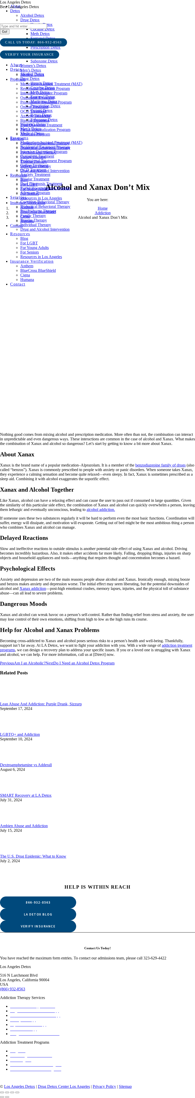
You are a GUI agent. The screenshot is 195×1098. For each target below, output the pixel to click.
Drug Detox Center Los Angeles (64, 1086)
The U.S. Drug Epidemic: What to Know (33, 856)
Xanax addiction (33, 588)
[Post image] (97, 699)
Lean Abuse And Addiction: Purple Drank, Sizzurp (41, 704)
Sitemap (125, 1086)
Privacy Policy (104, 1086)
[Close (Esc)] (2, 1092)
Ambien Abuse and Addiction (24, 826)
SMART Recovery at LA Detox (26, 795)
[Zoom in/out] (17, 1092)
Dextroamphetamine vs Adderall (26, 765)
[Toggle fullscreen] (12, 1092)
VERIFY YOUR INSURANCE (29, 54)
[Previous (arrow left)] (2, 1097)
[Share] (7, 1092)
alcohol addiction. (101, 509)
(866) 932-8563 (12, 989)
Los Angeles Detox (19, 1086)
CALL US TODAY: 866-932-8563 (33, 42)
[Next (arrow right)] (7, 1097)
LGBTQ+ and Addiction (20, 734)
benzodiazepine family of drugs (160, 465)
